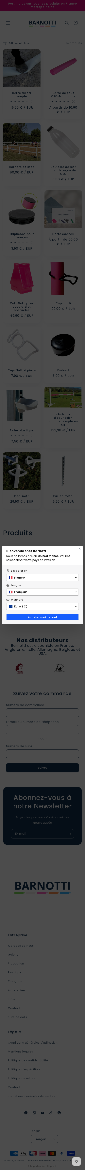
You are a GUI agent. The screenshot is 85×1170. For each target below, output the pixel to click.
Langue (16, 585)
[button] (42, 577)
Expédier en (19, 570)
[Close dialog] (79, 549)
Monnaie (17, 599)
